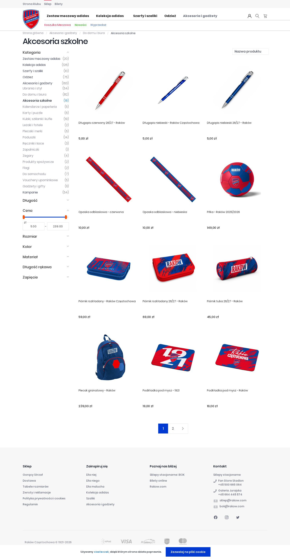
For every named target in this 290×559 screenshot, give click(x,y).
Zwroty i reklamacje (37, 492)
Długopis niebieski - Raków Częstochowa (171, 123)
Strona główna (33, 33)
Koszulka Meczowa (57, 25)
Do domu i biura (94, 33)
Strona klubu (32, 4)
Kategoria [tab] (31, 52)
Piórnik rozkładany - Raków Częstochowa (107, 301)
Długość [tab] (30, 200)
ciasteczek (101, 552)
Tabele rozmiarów (36, 487)
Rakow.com (158, 487)
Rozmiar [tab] (30, 236)
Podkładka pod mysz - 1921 (161, 390)
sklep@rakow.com (233, 500)
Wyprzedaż (98, 25)
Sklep (47, 4)
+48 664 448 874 (230, 494)
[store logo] (31, 19)
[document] (145, 552)
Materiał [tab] (30, 256)
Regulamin (30, 504)
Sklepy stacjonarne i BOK (167, 475)
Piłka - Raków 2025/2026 (223, 212)
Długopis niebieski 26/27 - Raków (229, 123)
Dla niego (93, 481)
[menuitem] (69, 16)
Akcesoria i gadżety (64, 33)
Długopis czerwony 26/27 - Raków (102, 123)
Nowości (80, 25)
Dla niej (91, 475)
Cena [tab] (27, 210)
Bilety (59, 4)
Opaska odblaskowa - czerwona (101, 212)
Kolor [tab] (27, 246)
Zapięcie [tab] (30, 277)
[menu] (133, 16)
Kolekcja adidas (97, 492)
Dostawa (29, 481)
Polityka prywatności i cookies (44, 498)
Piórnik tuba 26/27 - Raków (225, 301)
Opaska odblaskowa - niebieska (165, 212)
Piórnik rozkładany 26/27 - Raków (165, 301)
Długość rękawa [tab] (37, 266)
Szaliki (90, 498)
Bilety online (158, 481)
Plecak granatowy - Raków (97, 390)
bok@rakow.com (232, 506)
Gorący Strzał (33, 475)
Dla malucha (95, 487)
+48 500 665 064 (230, 485)
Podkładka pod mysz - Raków (227, 390)
